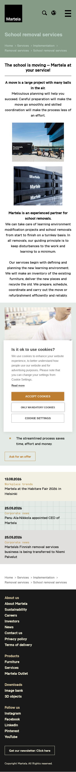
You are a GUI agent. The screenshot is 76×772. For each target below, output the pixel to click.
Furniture (12, 662)
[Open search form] (44, 13)
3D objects (13, 696)
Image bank (14, 690)
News (9, 627)
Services (23, 45)
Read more (18, 385)
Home (9, 45)
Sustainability (16, 609)
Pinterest (12, 731)
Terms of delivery (18, 645)
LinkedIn (11, 725)
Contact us (13, 633)
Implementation (44, 45)
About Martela (16, 604)
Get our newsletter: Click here (29, 750)
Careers (11, 615)
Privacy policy (16, 639)
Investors (12, 621)
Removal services (17, 50)
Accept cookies (37, 396)
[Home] (13, 13)
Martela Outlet (16, 673)
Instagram (13, 713)
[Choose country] (53, 12)
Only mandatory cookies (38, 407)
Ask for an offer (20, 456)
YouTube (11, 737)
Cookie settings (38, 418)
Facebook (12, 719)
